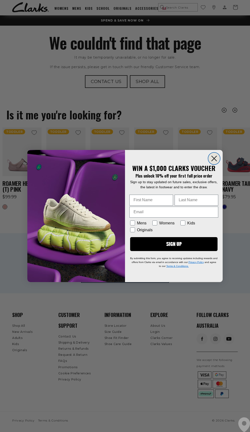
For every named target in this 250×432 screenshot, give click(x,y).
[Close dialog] (214, 158)
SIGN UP (174, 244)
